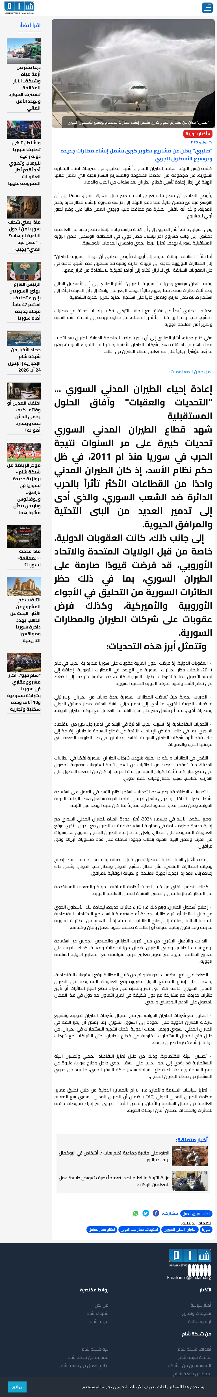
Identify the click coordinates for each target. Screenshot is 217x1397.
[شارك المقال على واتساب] (136, 1213)
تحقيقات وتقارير (196, 1313)
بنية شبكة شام (95, 1349)
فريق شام (99, 1321)
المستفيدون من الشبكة (189, 1365)
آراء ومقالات (199, 1321)
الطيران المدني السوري (180, 1229)
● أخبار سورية (198, 133)
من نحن (101, 1305)
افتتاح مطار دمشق (102, 1229)
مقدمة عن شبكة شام (88, 1357)
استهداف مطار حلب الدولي (139, 1229)
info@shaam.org (195, 1277)
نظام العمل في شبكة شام (83, 1365)
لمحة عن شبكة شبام (192, 1373)
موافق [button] (17, 1387)
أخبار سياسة (200, 1305)
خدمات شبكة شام (194, 1357)
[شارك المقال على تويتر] (146, 1213)
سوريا (206, 1229)
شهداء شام (97, 1313)
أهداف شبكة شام (194, 1349)
